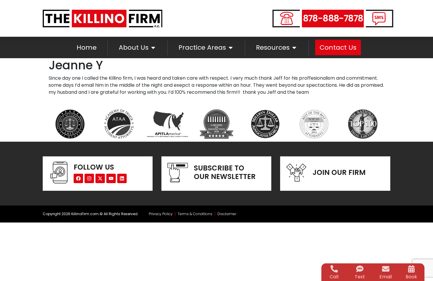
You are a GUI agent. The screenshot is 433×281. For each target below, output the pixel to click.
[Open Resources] (294, 47)
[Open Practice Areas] (230, 47)
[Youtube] (111, 178)
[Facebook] (78, 178)
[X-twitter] (100, 178)
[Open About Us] (153, 47)
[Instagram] (89, 178)
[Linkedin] (122, 178)
